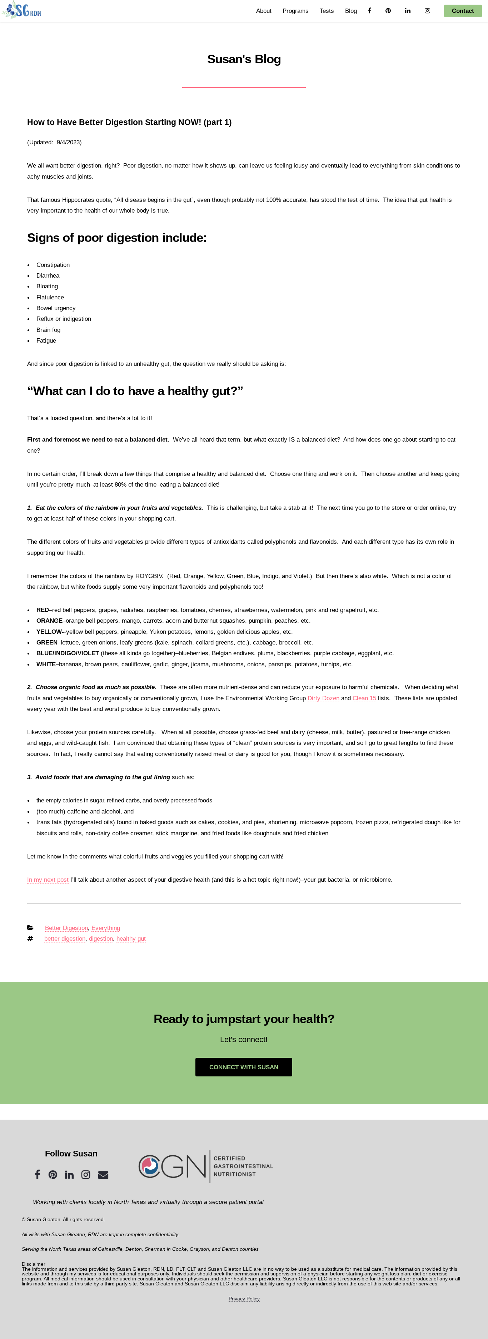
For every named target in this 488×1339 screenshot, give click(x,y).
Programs (296, 10)
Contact (463, 10)
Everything (105, 927)
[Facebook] (37, 1175)
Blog (351, 10)
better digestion (64, 938)
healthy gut (131, 938)
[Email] (103, 1175)
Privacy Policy (244, 1298)
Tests (327, 10)
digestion (101, 938)
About (264, 10)
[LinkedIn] (69, 1175)
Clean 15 (364, 698)
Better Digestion (66, 927)
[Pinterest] (53, 1175)
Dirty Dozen (323, 698)
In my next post (48, 879)
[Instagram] (85, 1175)
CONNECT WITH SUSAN (243, 1067)
